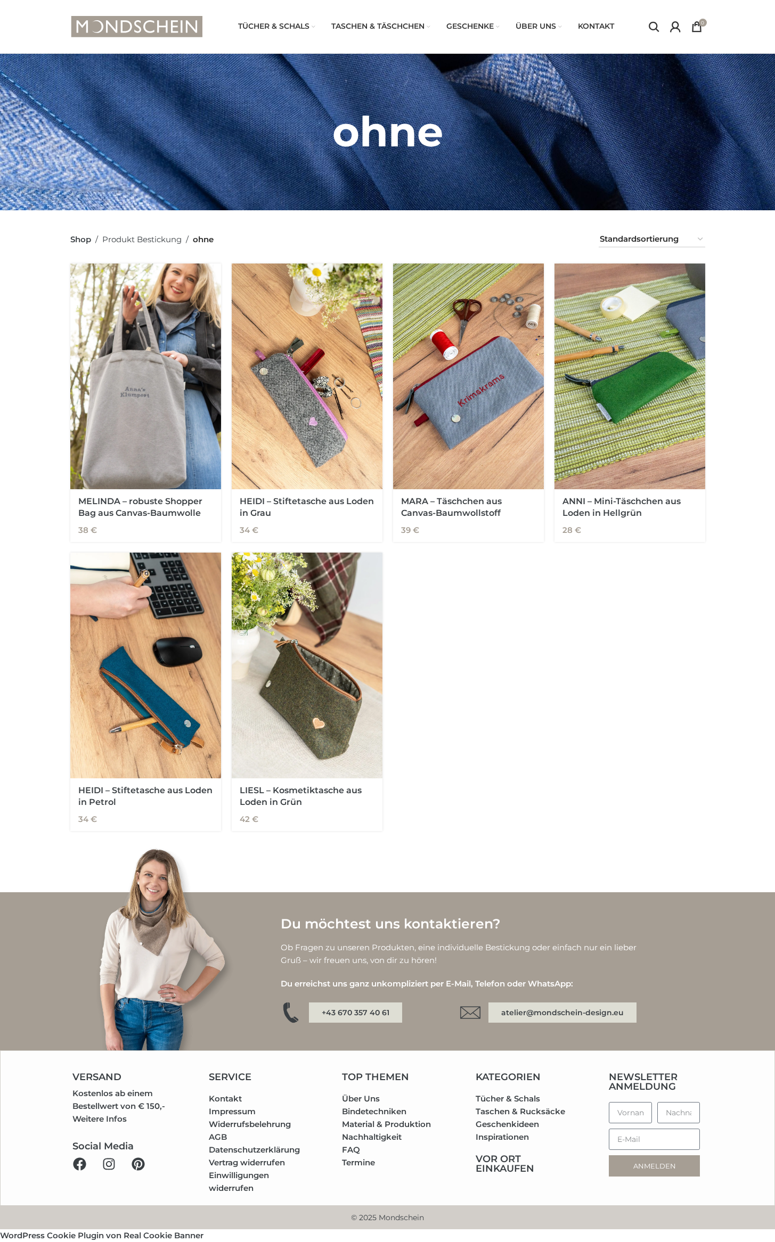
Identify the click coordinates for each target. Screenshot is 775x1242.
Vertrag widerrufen (247, 1162)
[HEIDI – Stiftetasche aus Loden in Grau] (307, 377)
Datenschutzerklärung (254, 1150)
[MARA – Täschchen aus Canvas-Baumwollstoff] (468, 377)
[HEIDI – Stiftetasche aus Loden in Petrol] (145, 666)
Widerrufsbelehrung (250, 1124)
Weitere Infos (99, 1119)
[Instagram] (108, 1163)
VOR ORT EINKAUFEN (505, 1163)
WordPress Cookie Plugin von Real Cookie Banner (101, 1235)
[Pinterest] (138, 1163)
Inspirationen (502, 1137)
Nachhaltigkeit (372, 1137)
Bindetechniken (374, 1111)
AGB (218, 1137)
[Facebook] (79, 1163)
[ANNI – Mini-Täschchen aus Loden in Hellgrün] (629, 377)
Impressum (232, 1111)
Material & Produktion (386, 1124)
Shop (80, 239)
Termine (358, 1162)
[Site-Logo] (136, 26)
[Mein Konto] (675, 26)
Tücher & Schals (508, 1098)
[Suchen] (654, 26)
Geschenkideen (507, 1124)
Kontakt (225, 1098)
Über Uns (361, 1098)
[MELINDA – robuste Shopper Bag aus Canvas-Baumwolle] (145, 377)
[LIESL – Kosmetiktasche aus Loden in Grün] (307, 666)
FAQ (351, 1150)
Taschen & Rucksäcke (520, 1111)
